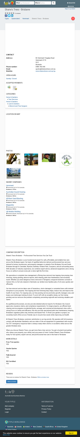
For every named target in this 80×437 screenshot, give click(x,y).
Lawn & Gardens (13, 104)
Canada (19, 427)
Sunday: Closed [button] (11, 79)
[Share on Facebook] (6, 15)
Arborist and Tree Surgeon (18, 106)
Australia (10, 427)
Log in (71, 6)
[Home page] (8, 2)
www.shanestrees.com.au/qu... (46, 71)
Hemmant (10, 185)
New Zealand (37, 427)
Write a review (11, 381)
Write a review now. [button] (43, 377)
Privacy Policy (46, 409)
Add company (9, 406)
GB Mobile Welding (13, 212)
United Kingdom (62, 427)
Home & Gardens (12, 97)
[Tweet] (9, 15)
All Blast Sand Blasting (14, 199)
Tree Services (13, 99)
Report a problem (70, 9)
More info (6, 434)
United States (12, 430)
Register (71, 3)
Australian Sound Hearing (15, 192)
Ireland (27, 427)
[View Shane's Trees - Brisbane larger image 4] (66, 160)
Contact (44, 412)
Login (7, 412)
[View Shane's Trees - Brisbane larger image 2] (31, 159)
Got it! (71, 433)
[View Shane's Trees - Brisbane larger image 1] (13, 159)
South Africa (49, 427)
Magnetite (10, 205)
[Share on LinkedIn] (12, 15)
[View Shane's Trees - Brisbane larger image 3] (48, 158)
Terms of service (47, 406)
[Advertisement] (22, 38)
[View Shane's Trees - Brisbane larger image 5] (13, 173)
